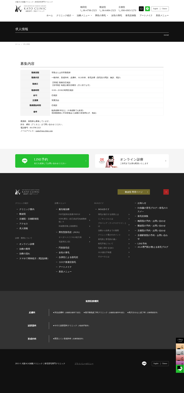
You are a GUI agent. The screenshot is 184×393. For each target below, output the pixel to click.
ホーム (49, 15)
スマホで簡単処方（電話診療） (34, 258)
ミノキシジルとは (105, 219)
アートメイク (146, 15)
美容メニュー (162, 15)
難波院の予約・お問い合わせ (152, 226)
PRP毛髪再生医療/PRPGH (69, 214)
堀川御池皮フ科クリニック (105, 312)
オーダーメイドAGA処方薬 (70, 237)
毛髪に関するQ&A (106, 248)
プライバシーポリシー (84, 364)
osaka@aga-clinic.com (44, 131)
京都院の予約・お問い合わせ (152, 230)
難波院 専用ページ (134, 192)
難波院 (22, 214)
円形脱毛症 (64, 248)
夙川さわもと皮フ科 (144, 312)
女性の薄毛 (116, 15)
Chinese (164, 363)
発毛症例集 (130, 15)
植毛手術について (105, 244)
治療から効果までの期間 (108, 231)
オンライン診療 (26, 244)
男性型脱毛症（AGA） (70, 232)
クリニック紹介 (63, 15)
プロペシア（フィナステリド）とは (112, 224)
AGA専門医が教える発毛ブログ (153, 247)
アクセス (23, 224)
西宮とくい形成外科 (69, 339)
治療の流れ (24, 253)
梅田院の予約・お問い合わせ (152, 221)
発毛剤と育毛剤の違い (107, 239)
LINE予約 (142, 243)
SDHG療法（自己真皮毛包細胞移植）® (72, 220)
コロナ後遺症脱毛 (67, 262)
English (156, 363)
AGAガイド (103, 209)
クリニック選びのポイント (109, 235)
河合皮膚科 (68, 312)
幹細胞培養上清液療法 (68, 226)
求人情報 (23, 228)
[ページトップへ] (166, 192)
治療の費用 (24, 249)
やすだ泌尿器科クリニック (72, 326)
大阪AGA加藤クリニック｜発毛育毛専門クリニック (43, 364)
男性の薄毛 (100, 15)
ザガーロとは (103, 257)
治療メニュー (83, 15)
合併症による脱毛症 (68, 257)
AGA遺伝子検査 (105, 252)
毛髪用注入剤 (64, 242)
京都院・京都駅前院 (29, 219)
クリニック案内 (26, 209)
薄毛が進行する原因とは (108, 214)
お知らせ (142, 203)
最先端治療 (64, 209)
